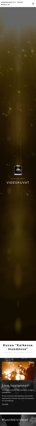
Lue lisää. (5, 404)
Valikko (33, 3)
